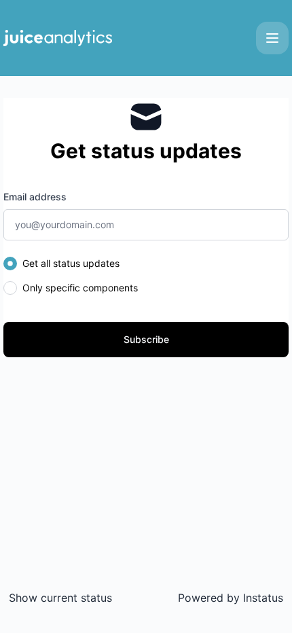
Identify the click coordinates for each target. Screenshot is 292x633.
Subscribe (146, 339)
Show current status (60, 597)
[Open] (272, 38)
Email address (35, 196)
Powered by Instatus (230, 597)
